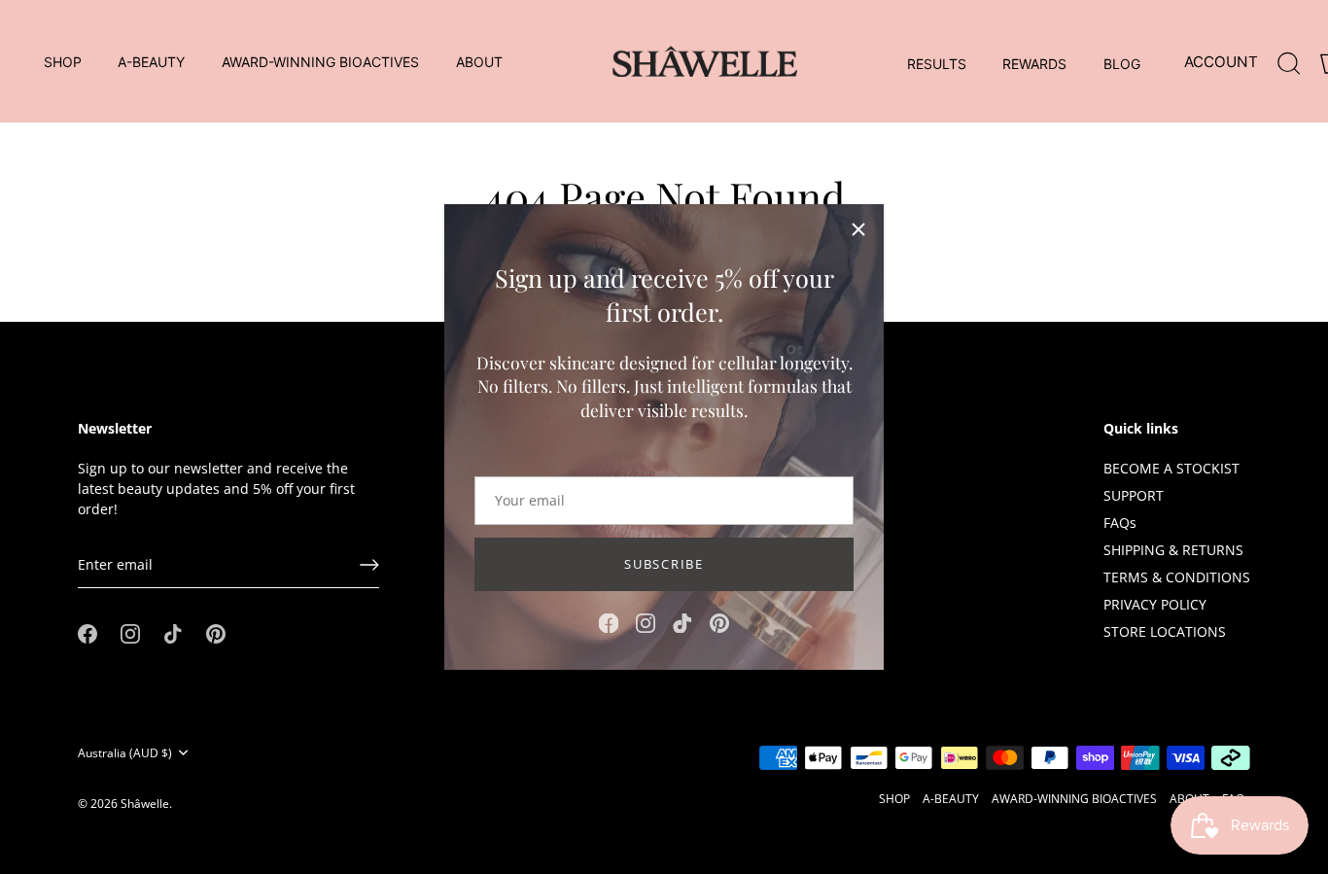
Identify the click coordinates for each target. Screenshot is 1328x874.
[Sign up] (369, 565)
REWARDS (1034, 63)
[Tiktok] (682, 621)
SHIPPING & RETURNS (1173, 550)
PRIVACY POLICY (1154, 604)
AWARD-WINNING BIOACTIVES (320, 61)
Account (1221, 61)
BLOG (1121, 63)
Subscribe (663, 564)
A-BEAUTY (151, 61)
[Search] (1289, 59)
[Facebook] (608, 621)
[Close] (858, 229)
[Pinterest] (719, 621)
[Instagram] (645, 621)
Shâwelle (145, 803)
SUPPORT (1133, 495)
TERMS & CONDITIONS (1176, 577)
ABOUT (479, 61)
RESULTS (936, 63)
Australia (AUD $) (125, 753)
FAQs (1119, 522)
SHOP (63, 61)
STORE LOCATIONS (1164, 631)
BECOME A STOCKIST (1171, 468)
